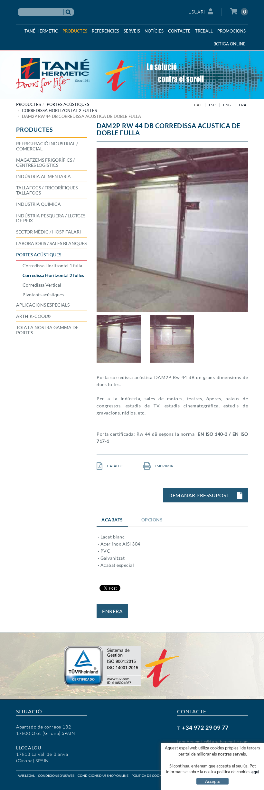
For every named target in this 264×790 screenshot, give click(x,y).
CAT (197, 104)
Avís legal (26, 775)
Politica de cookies (149, 775)
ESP (212, 104)
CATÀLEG (114, 465)
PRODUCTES (28, 104)
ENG (227, 104)
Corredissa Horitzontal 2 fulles (59, 110)
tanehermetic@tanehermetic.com (213, 741)
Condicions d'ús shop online (103, 775)
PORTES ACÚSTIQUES (68, 104)
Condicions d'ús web (56, 775)
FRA (242, 104)
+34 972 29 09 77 (205, 727)
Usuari (196, 11)
